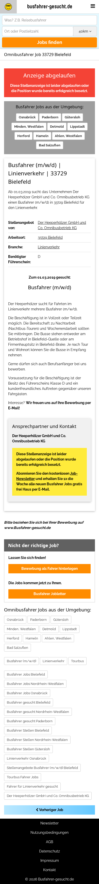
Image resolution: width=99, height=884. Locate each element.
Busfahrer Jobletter (50, 594)
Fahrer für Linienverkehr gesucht (32, 786)
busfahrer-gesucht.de (49, 6)
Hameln (42, 136)
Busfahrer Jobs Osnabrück (27, 693)
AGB (49, 842)
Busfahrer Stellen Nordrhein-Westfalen (37, 740)
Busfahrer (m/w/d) (21, 661)
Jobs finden (49, 42)
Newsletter (49, 823)
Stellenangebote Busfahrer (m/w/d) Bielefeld (42, 768)
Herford (23, 136)
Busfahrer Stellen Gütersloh (28, 749)
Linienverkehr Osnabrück (26, 758)
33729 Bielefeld (50, 237)
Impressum (49, 861)
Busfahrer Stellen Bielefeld (28, 730)
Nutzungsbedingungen (49, 833)
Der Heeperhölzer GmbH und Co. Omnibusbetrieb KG (48, 796)
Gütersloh (72, 117)
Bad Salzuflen (49, 145)
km (84, 31)
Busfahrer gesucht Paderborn (30, 721)
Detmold (57, 126)
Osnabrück (27, 117)
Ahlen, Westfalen (68, 136)
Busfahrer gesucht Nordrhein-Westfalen (38, 712)
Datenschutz (49, 851)
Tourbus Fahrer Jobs (22, 777)
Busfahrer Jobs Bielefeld (26, 674)
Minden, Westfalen (29, 126)
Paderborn (50, 117)
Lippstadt (77, 126)
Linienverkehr (49, 247)
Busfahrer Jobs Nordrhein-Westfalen (35, 684)
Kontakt (49, 870)
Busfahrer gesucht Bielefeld (28, 702)
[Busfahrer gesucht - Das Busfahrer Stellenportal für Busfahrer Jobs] (8, 6)
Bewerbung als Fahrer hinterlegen (49, 569)
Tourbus (77, 661)
